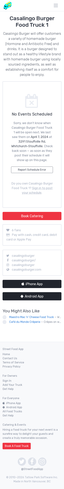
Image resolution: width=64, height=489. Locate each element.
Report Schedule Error (32, 169)
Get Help (8, 389)
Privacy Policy (11, 366)
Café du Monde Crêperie (24, 321)
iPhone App (34, 284)
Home (6, 354)
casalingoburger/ (24, 260)
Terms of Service (13, 362)
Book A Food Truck (17, 446)
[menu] (56, 5)
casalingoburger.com (26, 269)
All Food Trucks (12, 411)
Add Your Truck (12, 384)
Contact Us (10, 358)
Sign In (7, 380)
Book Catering (32, 216)
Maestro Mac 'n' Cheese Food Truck (31, 317)
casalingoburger (23, 256)
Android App (34, 296)
